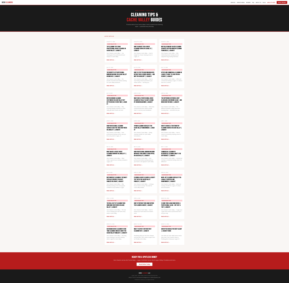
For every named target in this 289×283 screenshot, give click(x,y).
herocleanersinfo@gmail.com (143, 277)
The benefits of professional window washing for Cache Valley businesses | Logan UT (117, 74)
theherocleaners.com (155, 277)
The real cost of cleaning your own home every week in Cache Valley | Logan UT (116, 205)
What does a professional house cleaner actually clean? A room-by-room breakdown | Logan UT (144, 100)
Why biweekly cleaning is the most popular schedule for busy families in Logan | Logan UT (117, 179)
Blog (264, 2)
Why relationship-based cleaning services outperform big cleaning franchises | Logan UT (171, 49)
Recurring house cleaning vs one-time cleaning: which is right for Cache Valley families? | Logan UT (117, 231)
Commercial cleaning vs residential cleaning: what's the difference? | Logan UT (171, 154)
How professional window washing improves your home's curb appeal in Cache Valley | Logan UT (144, 154)
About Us (258, 2)
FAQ (253, 2)
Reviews (248, 2)
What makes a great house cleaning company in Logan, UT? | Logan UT (117, 154)
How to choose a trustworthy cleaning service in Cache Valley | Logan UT (171, 128)
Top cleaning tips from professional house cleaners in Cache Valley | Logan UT (116, 49)
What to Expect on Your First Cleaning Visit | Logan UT (142, 230)
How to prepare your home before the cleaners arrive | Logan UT (144, 204)
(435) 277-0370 (271, 2)
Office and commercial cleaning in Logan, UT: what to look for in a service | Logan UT (171, 74)
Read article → (111, 60)
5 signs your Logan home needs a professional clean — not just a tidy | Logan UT (171, 205)
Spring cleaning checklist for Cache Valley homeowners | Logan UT (144, 128)
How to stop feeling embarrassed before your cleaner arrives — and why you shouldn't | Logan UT (144, 74)
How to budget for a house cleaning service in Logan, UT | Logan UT (143, 49)
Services (233, 2)
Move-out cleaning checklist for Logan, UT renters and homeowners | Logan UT (171, 179)
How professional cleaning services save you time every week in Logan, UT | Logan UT (117, 128)
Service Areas (241, 2)
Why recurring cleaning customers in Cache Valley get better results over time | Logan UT (117, 101)
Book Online (282, 2)
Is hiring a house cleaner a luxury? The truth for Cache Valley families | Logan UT (144, 179)
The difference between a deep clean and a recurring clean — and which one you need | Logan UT (171, 100)
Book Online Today (144, 264)
